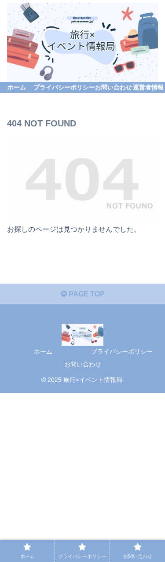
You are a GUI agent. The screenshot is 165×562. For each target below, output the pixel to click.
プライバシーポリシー (122, 351)
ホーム (43, 351)
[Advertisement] (82, 475)
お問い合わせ (82, 364)
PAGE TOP (86, 294)
